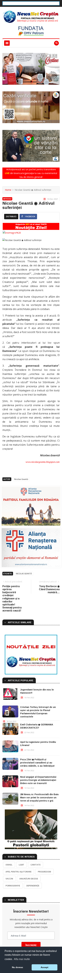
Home (8, 189)
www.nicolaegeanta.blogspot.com (43, 462)
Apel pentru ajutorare (18, 871)
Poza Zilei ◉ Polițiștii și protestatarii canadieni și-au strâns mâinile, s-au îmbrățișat (37, 762)
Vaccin (9, 878)
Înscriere (31, 945)
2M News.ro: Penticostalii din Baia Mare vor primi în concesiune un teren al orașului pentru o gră (39, 797)
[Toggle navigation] (7, 43)
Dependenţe (32, 885)
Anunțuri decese (28, 878)
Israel (9, 864)
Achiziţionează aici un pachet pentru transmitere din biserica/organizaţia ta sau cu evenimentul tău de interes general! (31, 173)
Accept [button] (44, 967)
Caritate (36, 864)
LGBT (21, 864)
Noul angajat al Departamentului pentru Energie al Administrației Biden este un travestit (38, 780)
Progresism (44, 871)
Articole (7, 199)
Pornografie (13, 885)
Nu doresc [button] (17, 967)
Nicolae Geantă (21, 479)
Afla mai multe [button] (22, 959)
